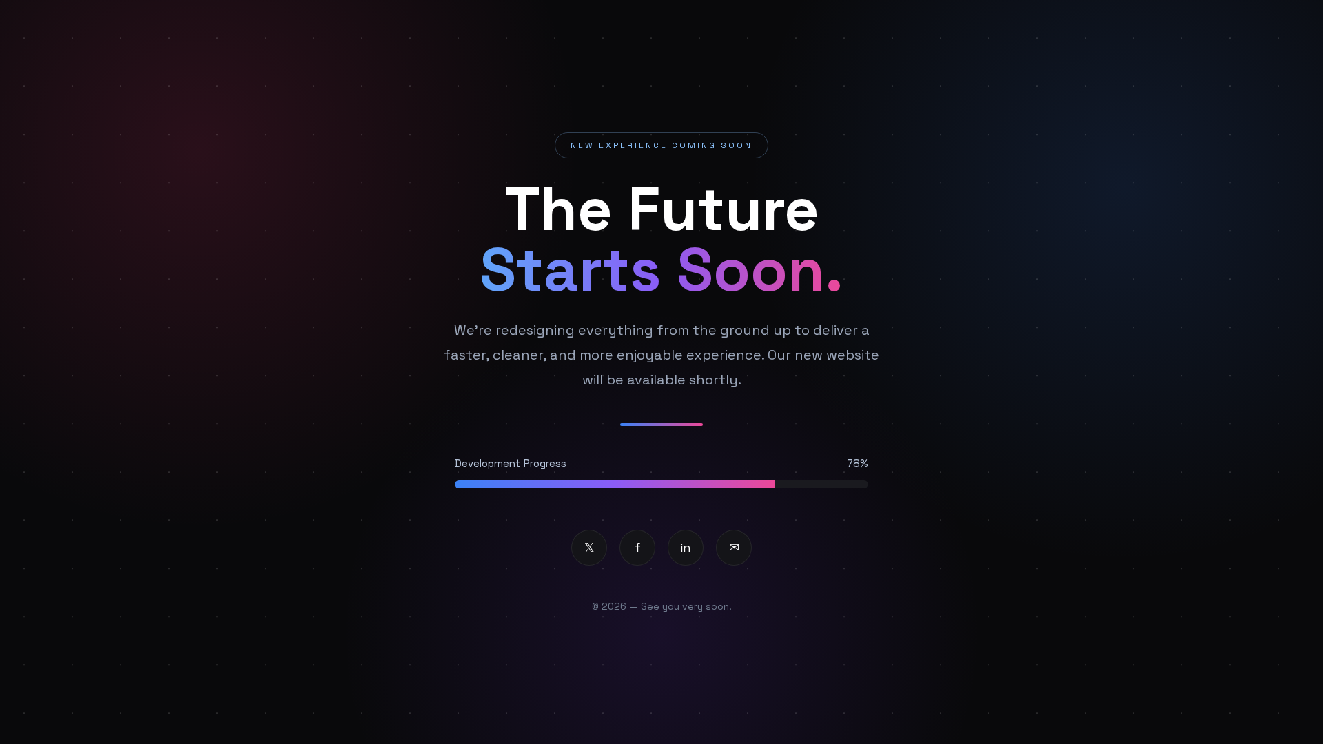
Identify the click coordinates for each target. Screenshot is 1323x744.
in (685, 547)
